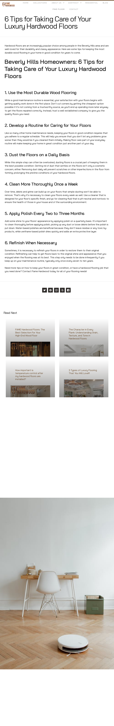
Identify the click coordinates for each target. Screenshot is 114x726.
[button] (57, 3)
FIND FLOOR (59, 9)
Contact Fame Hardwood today (39, 271)
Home (25, 3)
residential (91, 3)
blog (105, 3)
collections (40, 3)
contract (73, 3)
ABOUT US (56, 3)
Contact (73, 9)
